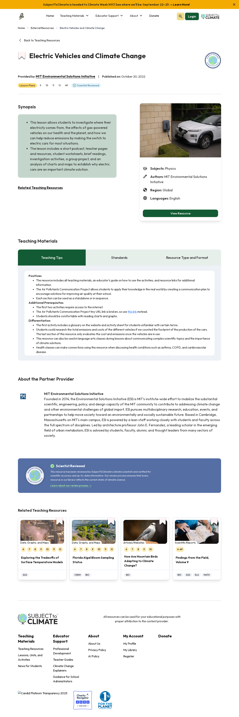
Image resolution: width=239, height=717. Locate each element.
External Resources (42, 28)
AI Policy (93, 656)
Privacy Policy (97, 650)
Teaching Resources (31, 649)
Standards (119, 257)
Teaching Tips (52, 257)
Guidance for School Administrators (66, 679)
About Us (94, 643)
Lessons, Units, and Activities (30, 657)
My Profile (129, 643)
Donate (165, 636)
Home (21, 28)
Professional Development (62, 651)
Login (192, 16)
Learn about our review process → (70, 485)
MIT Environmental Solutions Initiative (65, 76)
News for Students (30, 666)
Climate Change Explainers (63, 668)
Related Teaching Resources (40, 188)
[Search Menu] (180, 16)
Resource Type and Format (187, 257)
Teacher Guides (63, 659)
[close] (234, 4)
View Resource (180, 213)
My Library (130, 650)
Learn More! (181, 4)
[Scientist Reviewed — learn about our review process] (213, 60)
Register (128, 656)
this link (132, 311)
